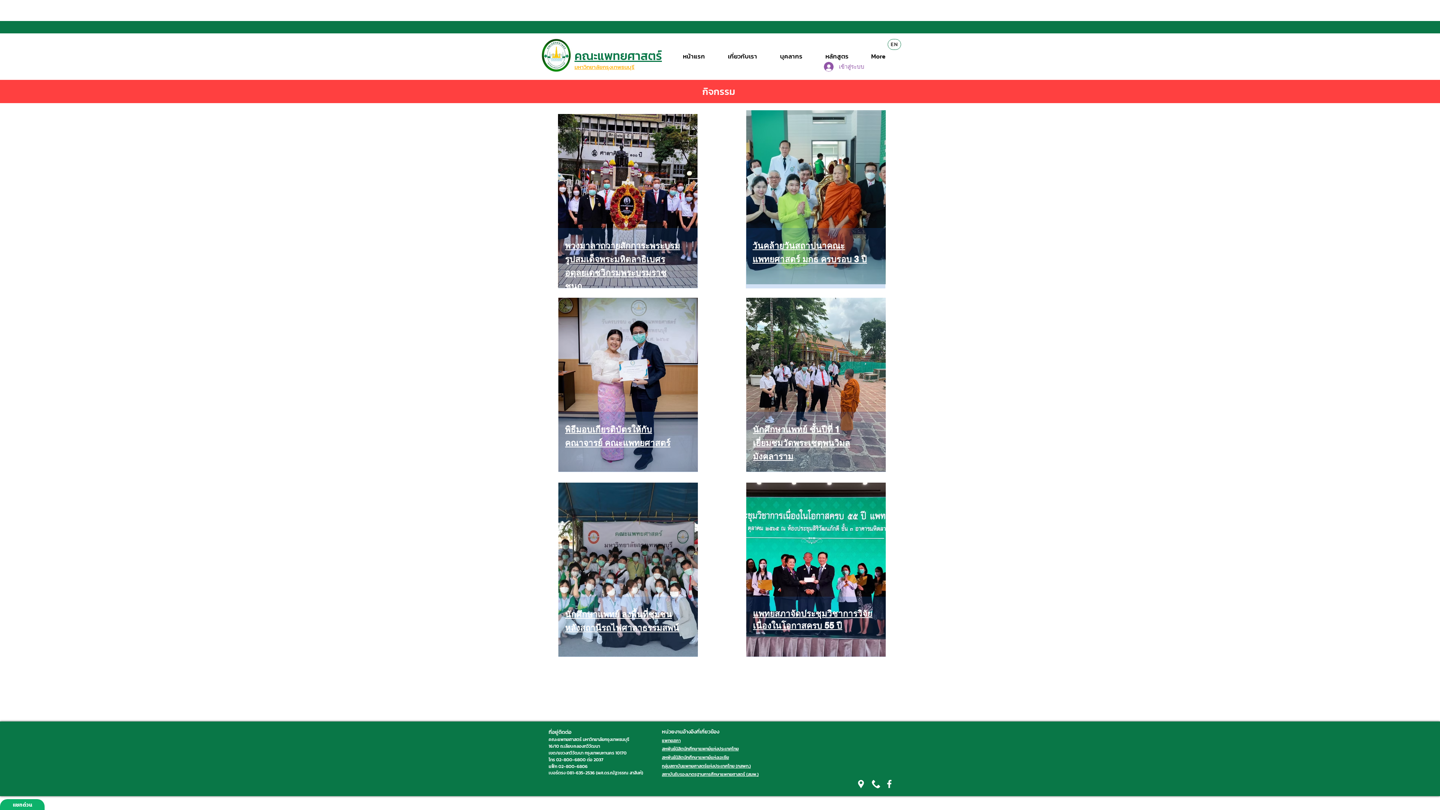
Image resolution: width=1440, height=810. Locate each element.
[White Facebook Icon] (889, 783)
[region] (626, 221)
